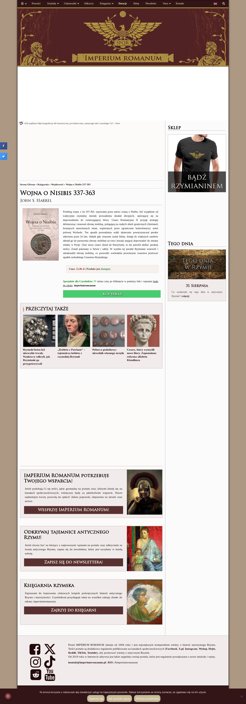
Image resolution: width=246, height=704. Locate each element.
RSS (110, 662)
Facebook (171, 648)
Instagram (191, 648)
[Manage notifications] (8, 696)
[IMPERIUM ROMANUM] (123, 36)
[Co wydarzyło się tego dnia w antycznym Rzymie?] (197, 264)
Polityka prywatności (147, 698)
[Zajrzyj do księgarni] (144, 601)
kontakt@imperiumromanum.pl (87, 662)
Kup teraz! (113, 294)
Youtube (92, 652)
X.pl (181, 648)
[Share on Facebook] (3, 148)
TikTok (81, 652)
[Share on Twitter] (3, 159)
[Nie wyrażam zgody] (241, 696)
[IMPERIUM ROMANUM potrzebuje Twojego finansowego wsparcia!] (144, 491)
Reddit (72, 652)
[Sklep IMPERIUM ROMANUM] (197, 163)
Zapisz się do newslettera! (73, 562)
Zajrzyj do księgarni (73, 610)
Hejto (212, 648)
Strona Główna (27, 184)
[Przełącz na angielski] (215, 3)
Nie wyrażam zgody (119, 698)
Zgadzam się (96, 698)
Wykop (203, 648)
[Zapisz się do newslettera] (144, 548)
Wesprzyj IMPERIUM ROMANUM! (73, 510)
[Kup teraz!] (40, 234)
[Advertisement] (123, 93)
